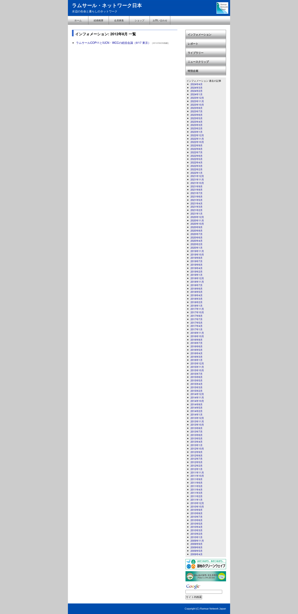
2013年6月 (197, 435)
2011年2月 (197, 496)
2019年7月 (197, 261)
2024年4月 (197, 84)
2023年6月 (197, 114)
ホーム (78, 20)
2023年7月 (197, 111)
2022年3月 (197, 165)
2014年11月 (197, 397)
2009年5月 (197, 550)
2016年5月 (197, 349)
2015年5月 (197, 380)
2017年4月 (197, 325)
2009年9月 (197, 543)
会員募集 (119, 20)
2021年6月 (197, 196)
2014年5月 (197, 407)
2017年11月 (197, 308)
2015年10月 (197, 370)
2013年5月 (197, 438)
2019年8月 (197, 257)
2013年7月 (197, 431)
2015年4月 (197, 383)
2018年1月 (197, 305)
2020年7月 (197, 234)
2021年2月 (197, 210)
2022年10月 (197, 142)
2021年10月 (197, 183)
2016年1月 (197, 360)
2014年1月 (197, 414)
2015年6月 (197, 377)
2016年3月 (197, 356)
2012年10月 (197, 448)
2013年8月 (197, 428)
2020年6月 (197, 237)
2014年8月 (197, 404)
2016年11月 (197, 332)
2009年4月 (197, 554)
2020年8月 (197, 230)
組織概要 (98, 20)
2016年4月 (197, 353)
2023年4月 (197, 121)
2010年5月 (197, 523)
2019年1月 (197, 274)
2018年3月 (197, 298)
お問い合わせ (160, 20)
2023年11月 (197, 101)
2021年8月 (197, 189)
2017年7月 (197, 319)
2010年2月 (197, 533)
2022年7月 (197, 152)
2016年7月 (197, 343)
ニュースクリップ (198, 61)
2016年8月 (197, 339)
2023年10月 (197, 104)
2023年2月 (197, 128)
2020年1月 (197, 247)
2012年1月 (197, 469)
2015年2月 (197, 390)
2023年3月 (197, 125)
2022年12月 (197, 135)
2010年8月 (197, 513)
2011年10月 (197, 475)
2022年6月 (197, 155)
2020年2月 (197, 244)
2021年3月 (197, 206)
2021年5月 (197, 200)
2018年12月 (197, 278)
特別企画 (193, 71)
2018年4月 (197, 295)
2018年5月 (197, 291)
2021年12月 (197, 176)
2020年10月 (197, 223)
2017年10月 (197, 312)
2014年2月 (197, 411)
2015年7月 (197, 373)
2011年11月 (197, 472)
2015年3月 (197, 387)
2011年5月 (197, 486)
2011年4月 (197, 489)
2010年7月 (197, 516)
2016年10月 (197, 336)
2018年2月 (197, 302)
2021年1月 (197, 213)
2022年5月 (197, 159)
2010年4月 (197, 526)
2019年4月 (197, 268)
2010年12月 (197, 503)
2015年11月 (197, 366)
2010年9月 (197, 509)
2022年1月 (197, 172)
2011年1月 (197, 499)
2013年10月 (197, 424)
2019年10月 (197, 254)
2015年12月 (197, 363)
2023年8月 (197, 107)
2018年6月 (197, 288)
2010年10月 (197, 506)
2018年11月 (197, 281)
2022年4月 (197, 162)
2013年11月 (197, 421)
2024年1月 (197, 94)
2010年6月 (197, 520)
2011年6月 (197, 482)
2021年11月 (197, 179)
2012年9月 (197, 452)
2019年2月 (197, 271)
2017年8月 (197, 315)
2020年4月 (197, 240)
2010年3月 (197, 530)
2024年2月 (197, 90)
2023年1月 (197, 131)
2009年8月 (197, 547)
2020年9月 (197, 227)
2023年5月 (197, 118)
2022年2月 (197, 169)
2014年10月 (197, 401)
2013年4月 (197, 441)
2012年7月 (197, 458)
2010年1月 (197, 537)
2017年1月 (197, 329)
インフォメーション (199, 34)
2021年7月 (197, 193)
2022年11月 (197, 138)
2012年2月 (197, 465)
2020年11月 (197, 220)
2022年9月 (197, 145)
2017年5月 (197, 322)
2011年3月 (197, 492)
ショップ (139, 20)
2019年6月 (197, 264)
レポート (193, 43)
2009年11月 (197, 540)
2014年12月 (197, 394)
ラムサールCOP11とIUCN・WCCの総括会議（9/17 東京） (113, 43)
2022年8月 (197, 148)
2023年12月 (197, 97)
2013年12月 (197, 418)
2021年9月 (197, 186)
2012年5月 (197, 462)
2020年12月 (197, 217)
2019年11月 (197, 251)
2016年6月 (197, 346)
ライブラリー (196, 53)
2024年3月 (197, 87)
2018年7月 (197, 285)
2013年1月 (197, 445)
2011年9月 (197, 479)
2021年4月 (197, 203)
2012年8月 (197, 455)
